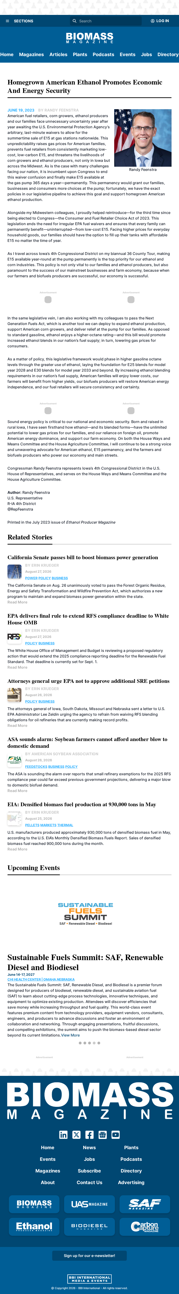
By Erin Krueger (42, 565)
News (89, 1147)
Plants (80, 54)
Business (60, 578)
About (48, 1182)
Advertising (131, 1182)
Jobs (146, 54)
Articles (58, 54)
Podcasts (103, 54)
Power (31, 578)
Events (127, 54)
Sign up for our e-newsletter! (89, 1255)
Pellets (32, 825)
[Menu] (7, 21)
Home (7, 54)
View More (70, 1035)
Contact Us (89, 1182)
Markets (48, 825)
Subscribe (89, 1171)
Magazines (31, 54)
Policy (44, 578)
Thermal (65, 825)
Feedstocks (36, 767)
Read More (17, 602)
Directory (168, 54)
